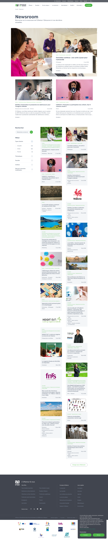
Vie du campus (45, 5)
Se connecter (81, 506)
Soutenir (76, 1)
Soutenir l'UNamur (64, 506)
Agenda (85, 1)
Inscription (88, 5)
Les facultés (62, 491)
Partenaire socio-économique (28, 497)
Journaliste (24, 503)
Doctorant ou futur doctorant (28, 491)
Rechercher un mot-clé (22, 132)
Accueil (16, 9)
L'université (62, 488)
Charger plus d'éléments (78, 465)
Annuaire (64, 1)
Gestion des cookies (71, 517)
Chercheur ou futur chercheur (28, 494)
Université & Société (64, 503)
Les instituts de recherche (66, 494)
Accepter (86, 535)
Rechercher (58, 1)
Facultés (37, 5)
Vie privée (62, 517)
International (64, 5)
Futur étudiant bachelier (27, 488)
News (81, 1)
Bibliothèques (70, 1)
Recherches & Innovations (66, 500)
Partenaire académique (44, 494)
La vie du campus (64, 497)
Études (30, 5)
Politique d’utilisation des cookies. (88, 529)
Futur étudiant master (44, 488)
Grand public (42, 503)
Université (79, 5)
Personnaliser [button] (83, 532)
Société (72, 5)
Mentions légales (54, 517)
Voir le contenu (54, 52)
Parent (41, 500)
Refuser (98, 535)
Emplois (79, 500)
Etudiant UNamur (43, 491)
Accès (79, 497)
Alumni (41, 497)
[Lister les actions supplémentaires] (91, 1)
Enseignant (24, 500)
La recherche (55, 5)
